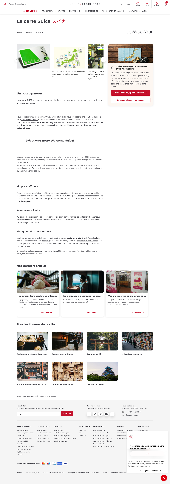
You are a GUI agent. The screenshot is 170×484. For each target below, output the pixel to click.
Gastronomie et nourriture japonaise (32, 354)
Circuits (61, 11)
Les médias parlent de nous (25, 433)
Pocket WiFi (82, 435)
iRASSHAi (20, 455)
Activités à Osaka (122, 438)
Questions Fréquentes (24, 449)
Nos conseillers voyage (44, 441)
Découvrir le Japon (142, 430)
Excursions (74, 11)
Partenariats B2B (22, 441)
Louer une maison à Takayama (102, 441)
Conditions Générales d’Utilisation (123, 472)
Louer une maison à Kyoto (101, 435)
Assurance (95, 472)
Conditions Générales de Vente (53, 472)
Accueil (19, 396)
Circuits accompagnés (44, 433)
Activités (133, 11)
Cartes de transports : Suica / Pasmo (65, 438)
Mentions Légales (32, 472)
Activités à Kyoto (122, 435)
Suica (38, 157)
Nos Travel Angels (98, 444)
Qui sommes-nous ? (23, 430)
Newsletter (20, 435)
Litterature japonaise (132, 354)
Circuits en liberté (42, 435)
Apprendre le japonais (62, 384)
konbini (45, 240)
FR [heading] (121, 4)
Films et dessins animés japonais (32, 384)
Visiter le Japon (30, 11)
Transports (47, 11)
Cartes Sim (82, 430)
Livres (144, 11)
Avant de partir (94, 354)
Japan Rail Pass (58, 430)
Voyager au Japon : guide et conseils (34, 396)
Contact (20, 472)
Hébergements (91, 11)
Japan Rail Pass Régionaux (62, 435)
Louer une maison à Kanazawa (102, 438)
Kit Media (20, 444)
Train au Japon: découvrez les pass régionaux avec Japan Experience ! (82, 296)
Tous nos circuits (42, 430)
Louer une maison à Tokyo (101, 433)
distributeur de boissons (87, 240)
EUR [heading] (128, 4)
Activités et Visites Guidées (125, 430)
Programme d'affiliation (24, 438)
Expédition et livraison (24, 452)
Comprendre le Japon (62, 354)
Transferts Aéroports (60, 441)
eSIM (80, 433)
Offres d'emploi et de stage (25, 446)
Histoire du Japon (95, 384)
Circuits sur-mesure (43, 438)
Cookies (104, 472)
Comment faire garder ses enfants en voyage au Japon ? (38, 296)
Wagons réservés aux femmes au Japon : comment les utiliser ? (126, 296)
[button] (16, 59)
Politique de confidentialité (78, 472)
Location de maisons (99, 430)
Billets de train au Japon (61, 433)
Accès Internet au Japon (113, 11)
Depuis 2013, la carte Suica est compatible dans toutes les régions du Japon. (68, 73)
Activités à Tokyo (122, 433)
